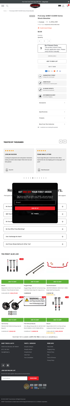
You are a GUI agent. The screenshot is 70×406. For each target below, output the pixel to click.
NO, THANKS (35, 214)
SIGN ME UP (35, 208)
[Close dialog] (55, 185)
